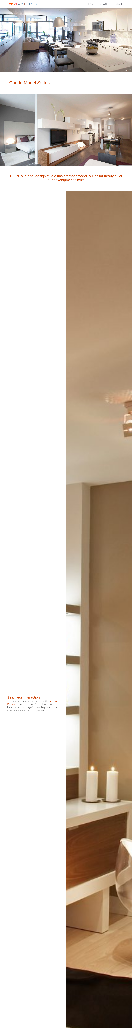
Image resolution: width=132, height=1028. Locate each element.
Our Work (103, 4)
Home (91, 4)
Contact (117, 4)
